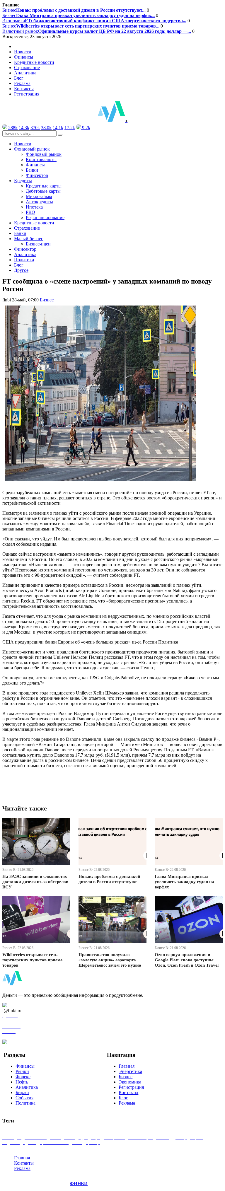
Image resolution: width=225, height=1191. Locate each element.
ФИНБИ (79, 1183)
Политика (24, 259)
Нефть (22, 1081)
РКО (30, 212)
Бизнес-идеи (38, 243)
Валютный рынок (96, 31)
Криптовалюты (41, 159)
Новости (22, 51)
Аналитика (25, 72)
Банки (32, 170)
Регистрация (26, 93)
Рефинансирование (45, 217)
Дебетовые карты (43, 191)
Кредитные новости (34, 62)
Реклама (22, 83)
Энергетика (130, 1071)
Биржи (22, 1092)
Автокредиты (39, 201)
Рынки (22, 1071)
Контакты (24, 88)
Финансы (23, 56)
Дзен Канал (21, 1005)
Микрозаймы (39, 196)
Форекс (23, 1076)
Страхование (27, 67)
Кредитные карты (44, 185)
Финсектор (37, 175)
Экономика (94, 20)
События (24, 1097)
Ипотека (34, 206)
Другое (21, 270)
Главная (126, 1066)
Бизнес (74, 10)
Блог (18, 78)
